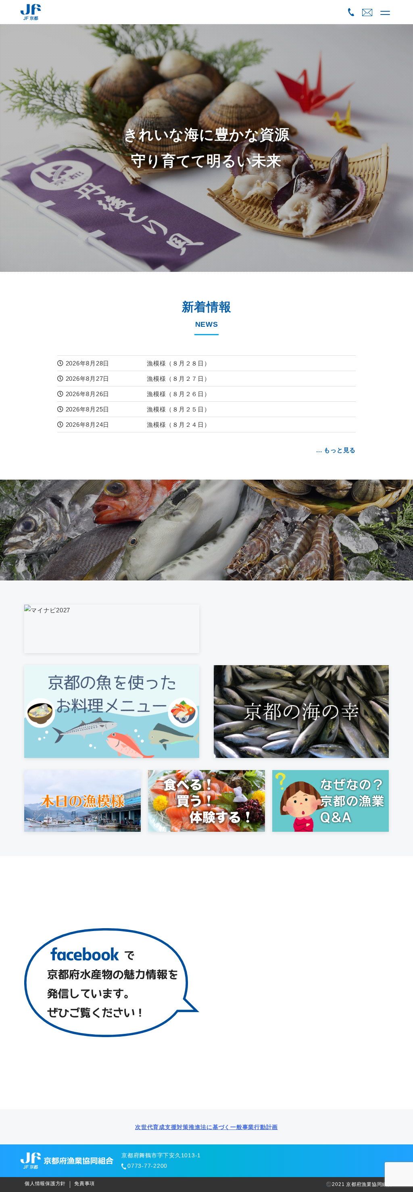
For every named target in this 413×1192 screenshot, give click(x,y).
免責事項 (84, 1183)
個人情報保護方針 (45, 1183)
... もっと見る (336, 450)
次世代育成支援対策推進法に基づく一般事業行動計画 (206, 1127)
